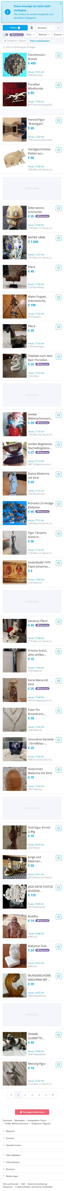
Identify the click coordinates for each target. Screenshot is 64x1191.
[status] (32, 12)
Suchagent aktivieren (34, 1112)
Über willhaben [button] (13, 1155)
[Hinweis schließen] (61, 3)
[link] (11, 1094)
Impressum (7, 1187)
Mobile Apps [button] (12, 1176)
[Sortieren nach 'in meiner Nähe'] (31, 27)
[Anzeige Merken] (58, 55)
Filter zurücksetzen (39, 40)
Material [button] (10, 1131)
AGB (23, 1184)
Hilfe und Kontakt (10, 1184)
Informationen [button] (13, 1162)
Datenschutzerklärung (37, 1184)
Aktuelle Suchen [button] (13, 1145)
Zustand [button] (10, 1138)
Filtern (14, 27)
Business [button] (10, 1169)
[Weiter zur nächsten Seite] (53, 1094)
